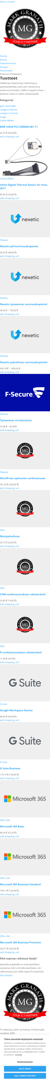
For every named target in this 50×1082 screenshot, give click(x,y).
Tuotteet (9, 113)
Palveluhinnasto (8, 63)
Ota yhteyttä (6, 70)
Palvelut (8, 109)
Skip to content (7, 1)
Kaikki (8, 106)
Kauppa (4, 66)
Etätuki (3, 59)
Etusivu (3, 56)
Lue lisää (18, 1055)
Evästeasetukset (25, 1062)
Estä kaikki (25, 1069)
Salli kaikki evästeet (25, 1076)
